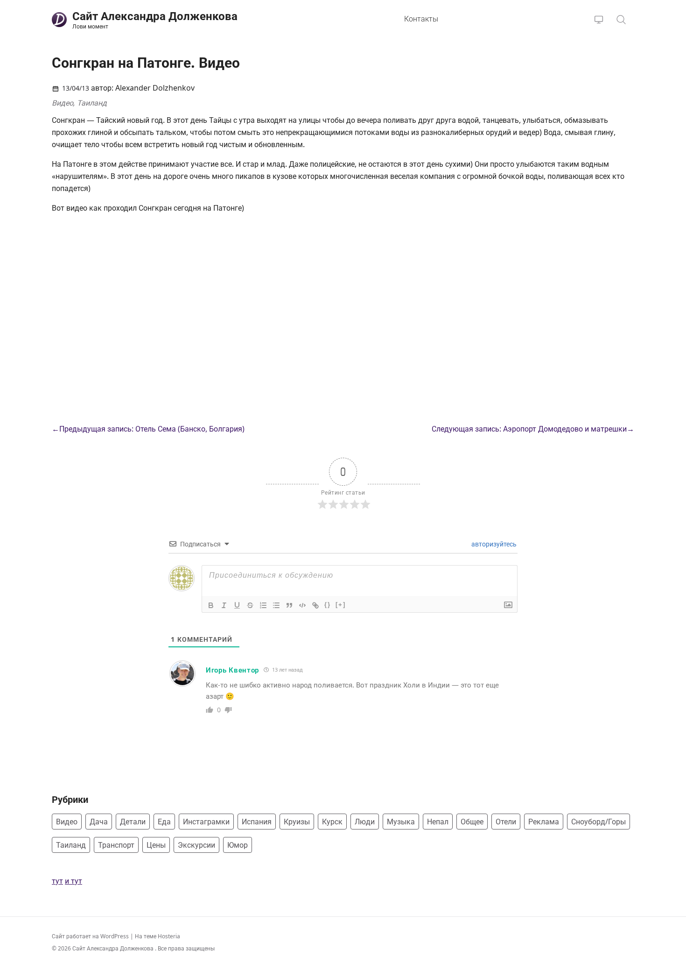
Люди (365, 821)
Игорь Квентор (232, 669)
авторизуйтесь (493, 543)
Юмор (237, 845)
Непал (437, 821)
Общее (472, 821)
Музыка (401, 821)
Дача (99, 821)
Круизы (297, 821)
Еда (164, 821)
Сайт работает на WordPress (91, 936)
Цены (156, 845)
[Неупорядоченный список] (276, 605)
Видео (62, 103)
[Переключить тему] (598, 19)
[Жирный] (210, 605)
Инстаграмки (206, 821)
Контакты (421, 19)
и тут (73, 881)
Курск (332, 821)
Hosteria (169, 936)
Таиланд (92, 103)
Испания (257, 821)
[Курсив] (224, 605)
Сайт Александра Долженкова (113, 948)
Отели (506, 821)
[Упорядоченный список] (263, 605)
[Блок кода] (302, 605)
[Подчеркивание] (237, 605)
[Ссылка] (315, 605)
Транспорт (116, 845)
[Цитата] (289, 605)
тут (57, 881)
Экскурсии (196, 845)
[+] (341, 604)
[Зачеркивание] (250, 605)
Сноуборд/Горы (598, 821)
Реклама (543, 821)
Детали (133, 821)
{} (327, 604)
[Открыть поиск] (621, 19)
